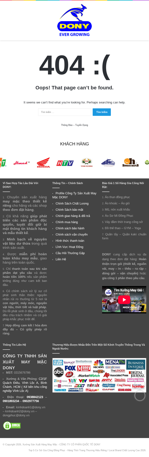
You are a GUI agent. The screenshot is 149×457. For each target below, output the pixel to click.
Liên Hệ (61, 259)
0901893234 (11, 401)
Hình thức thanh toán (70, 240)
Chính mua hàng (67, 222)
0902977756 (31, 401)
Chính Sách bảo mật (69, 209)
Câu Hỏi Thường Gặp (70, 253)
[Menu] (4, 22)
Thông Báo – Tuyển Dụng (74, 125)
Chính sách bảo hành (70, 228)
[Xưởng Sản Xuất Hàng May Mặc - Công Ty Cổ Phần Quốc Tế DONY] (74, 20)
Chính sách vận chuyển (72, 234)
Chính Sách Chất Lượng (72, 203)
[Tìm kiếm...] (144, 22)
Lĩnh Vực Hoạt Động (69, 247)
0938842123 (35, 397)
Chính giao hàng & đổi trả (73, 216)
